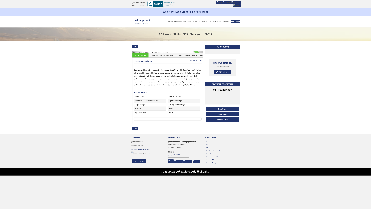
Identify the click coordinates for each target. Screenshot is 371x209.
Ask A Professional (213, 151)
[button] (219, 2)
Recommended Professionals (216, 157)
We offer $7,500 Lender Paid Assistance (185, 11)
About (208, 145)
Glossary (209, 148)
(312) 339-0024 (138, 5)
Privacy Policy (211, 163)
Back (135, 46)
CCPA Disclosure (194, 172)
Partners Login (205, 172)
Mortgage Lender (141, 23)
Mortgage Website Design (169, 172)
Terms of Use (211, 160)
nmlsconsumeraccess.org (141, 149)
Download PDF (196, 60)
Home (208, 142)
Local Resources (212, 154)
